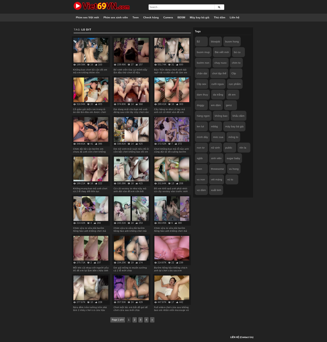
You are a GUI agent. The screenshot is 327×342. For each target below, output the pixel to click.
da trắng (218, 94)
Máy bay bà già (199, 17)
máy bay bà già (234, 126)
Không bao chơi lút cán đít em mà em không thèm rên (90, 71)
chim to (236, 62)
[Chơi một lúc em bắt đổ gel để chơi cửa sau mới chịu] (131, 287)
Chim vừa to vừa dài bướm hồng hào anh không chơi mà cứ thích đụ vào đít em (170, 231)
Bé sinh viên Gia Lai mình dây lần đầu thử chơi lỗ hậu (130, 71)
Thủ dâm (219, 17)
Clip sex (201, 83)
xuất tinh (216, 190)
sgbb (200, 158)
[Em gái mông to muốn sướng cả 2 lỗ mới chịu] (131, 248)
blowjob (215, 41)
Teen (135, 17)
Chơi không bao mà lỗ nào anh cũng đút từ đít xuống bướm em (171, 152)
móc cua (218, 137)
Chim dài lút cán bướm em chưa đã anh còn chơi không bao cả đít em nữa (89, 152)
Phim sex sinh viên (116, 17)
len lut (200, 126)
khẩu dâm (238, 115)
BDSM (181, 17)
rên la (242, 147)
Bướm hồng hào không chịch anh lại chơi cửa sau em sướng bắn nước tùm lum (170, 270)
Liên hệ (234, 17)
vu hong (234, 168)
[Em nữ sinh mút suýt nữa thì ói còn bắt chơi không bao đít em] (131, 129)
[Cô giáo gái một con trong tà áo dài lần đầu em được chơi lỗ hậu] (90, 89)
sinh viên (216, 158)
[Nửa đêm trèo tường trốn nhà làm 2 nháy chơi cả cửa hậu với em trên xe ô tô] (90, 287)
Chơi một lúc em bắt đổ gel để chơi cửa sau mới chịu (131, 308)
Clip (233, 73)
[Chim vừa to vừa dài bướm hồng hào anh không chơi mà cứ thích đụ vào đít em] (171, 208)
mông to (233, 137)
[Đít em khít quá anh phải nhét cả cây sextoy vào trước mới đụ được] (171, 169)
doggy (200, 105)
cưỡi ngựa (217, 83)
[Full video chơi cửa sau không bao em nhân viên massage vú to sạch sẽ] (171, 287)
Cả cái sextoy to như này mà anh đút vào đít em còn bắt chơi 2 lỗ (130, 191)
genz (229, 105)
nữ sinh (215, 147)
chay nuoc (220, 62)
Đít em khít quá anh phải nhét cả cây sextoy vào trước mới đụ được (171, 191)
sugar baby (233, 158)
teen (199, 168)
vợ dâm (201, 190)
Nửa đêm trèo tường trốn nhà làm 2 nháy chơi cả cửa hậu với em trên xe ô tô (90, 310)
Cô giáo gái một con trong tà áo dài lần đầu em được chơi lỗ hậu (89, 112)
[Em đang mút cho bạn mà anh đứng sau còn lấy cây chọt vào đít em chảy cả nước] (131, 89)
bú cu (237, 52)
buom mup (203, 52)
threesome (217, 168)
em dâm (216, 105)
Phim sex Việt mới (87, 17)
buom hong (232, 41)
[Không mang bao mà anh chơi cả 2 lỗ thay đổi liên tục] (90, 169)
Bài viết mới (222, 52)
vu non (201, 179)
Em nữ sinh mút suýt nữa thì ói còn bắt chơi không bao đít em (131, 150)
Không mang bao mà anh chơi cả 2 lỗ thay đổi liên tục (90, 190)
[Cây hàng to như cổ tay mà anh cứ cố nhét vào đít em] (171, 89)
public (228, 147)
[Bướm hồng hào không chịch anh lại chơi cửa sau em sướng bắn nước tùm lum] (171, 248)
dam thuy (202, 94)
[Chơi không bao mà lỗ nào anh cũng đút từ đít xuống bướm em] (171, 129)
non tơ (201, 147)
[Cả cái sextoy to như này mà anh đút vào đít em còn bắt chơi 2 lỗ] (131, 169)
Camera (168, 17)
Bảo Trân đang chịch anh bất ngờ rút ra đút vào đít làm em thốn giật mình (170, 72)
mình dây (202, 137)
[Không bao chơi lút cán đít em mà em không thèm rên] (90, 50)
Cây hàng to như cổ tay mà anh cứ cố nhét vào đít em (169, 110)
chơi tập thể (219, 73)
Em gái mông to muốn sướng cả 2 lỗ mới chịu (130, 269)
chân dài (202, 73)
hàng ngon (203, 115)
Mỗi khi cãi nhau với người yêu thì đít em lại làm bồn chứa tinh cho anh (90, 270)
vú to (230, 179)
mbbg (214, 126)
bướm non (203, 62)
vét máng (216, 179)
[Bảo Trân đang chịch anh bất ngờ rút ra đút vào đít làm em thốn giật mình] (171, 50)
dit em (232, 94)
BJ (198, 41)
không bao (221, 115)
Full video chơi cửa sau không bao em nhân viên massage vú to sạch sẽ (171, 310)
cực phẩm (235, 83)
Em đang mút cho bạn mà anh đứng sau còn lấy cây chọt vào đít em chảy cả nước (131, 112)
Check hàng (151, 17)
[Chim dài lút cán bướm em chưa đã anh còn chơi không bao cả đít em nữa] (90, 129)
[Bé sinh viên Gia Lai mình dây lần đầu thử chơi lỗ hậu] (131, 50)
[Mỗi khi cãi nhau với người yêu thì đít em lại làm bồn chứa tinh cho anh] (90, 248)
